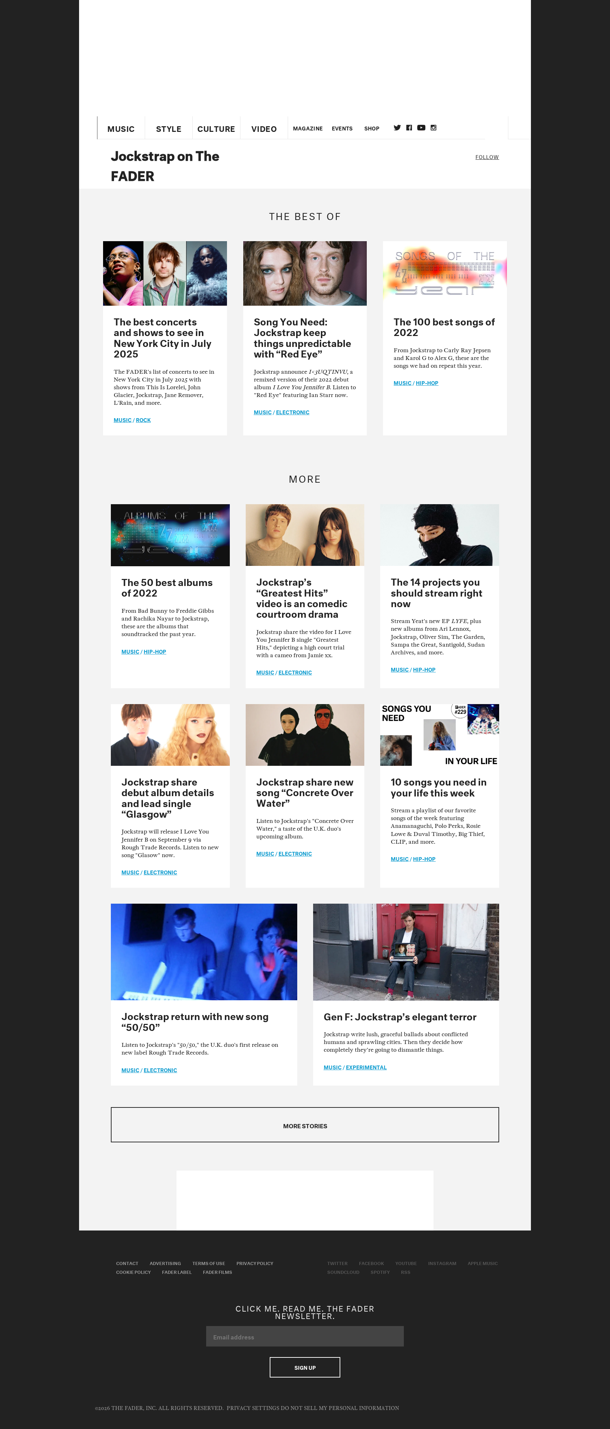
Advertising (165, 1262)
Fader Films (217, 1271)
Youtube (406, 1262)
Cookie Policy (133, 1271)
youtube (421, 127)
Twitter (397, 127)
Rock (143, 419)
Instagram (442, 1262)
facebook (409, 127)
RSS (406, 1271)
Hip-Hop (427, 382)
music (123, 419)
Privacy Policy (255, 1262)
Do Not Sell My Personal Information (340, 1408)
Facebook (371, 1262)
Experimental (366, 1066)
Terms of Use (208, 1262)
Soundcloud (343, 1271)
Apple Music (483, 1262)
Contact (127, 1262)
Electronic (293, 411)
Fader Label (177, 1271)
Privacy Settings (253, 1408)
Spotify (380, 1271)
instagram (433, 127)
